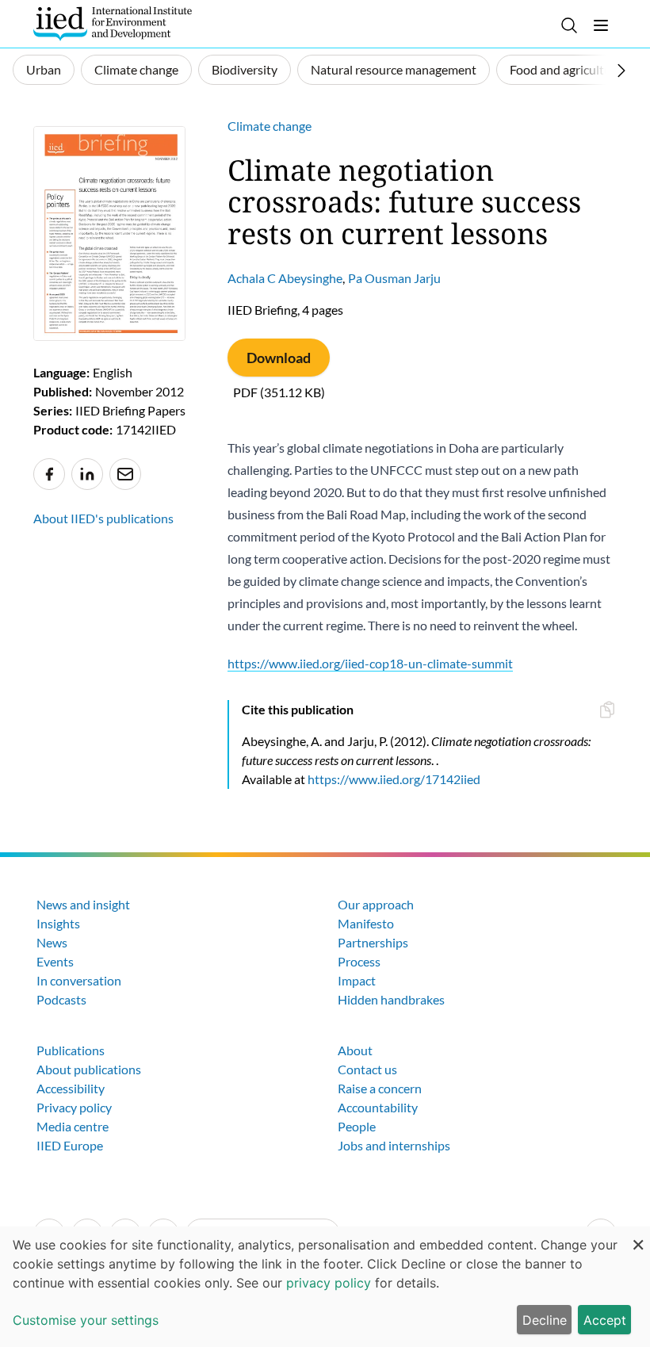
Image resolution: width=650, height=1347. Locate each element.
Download (279, 357)
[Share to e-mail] (125, 474)
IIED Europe (69, 1145)
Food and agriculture (566, 69)
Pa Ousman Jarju (394, 277)
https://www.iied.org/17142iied (394, 778)
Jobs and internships (394, 1145)
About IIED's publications (103, 518)
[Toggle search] (569, 25)
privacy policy (328, 1283)
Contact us (367, 1069)
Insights (58, 923)
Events (55, 961)
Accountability (378, 1107)
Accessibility (70, 1088)
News (51, 942)
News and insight (83, 904)
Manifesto (366, 923)
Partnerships (373, 942)
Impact (357, 980)
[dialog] (325, 1286)
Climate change (136, 69)
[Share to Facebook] (49, 474)
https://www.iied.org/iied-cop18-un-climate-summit (370, 663)
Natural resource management (393, 69)
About (355, 1050)
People (357, 1126)
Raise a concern (380, 1088)
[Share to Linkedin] (87, 474)
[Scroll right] (621, 70)
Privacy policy (74, 1107)
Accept (604, 1320)
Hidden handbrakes (391, 999)
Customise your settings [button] (86, 1320)
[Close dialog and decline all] (638, 1236)
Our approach (376, 904)
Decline (544, 1320)
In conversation (78, 980)
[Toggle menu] (601, 25)
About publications (88, 1069)
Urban (43, 69)
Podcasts (61, 999)
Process (359, 961)
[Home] (112, 23)
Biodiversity (244, 69)
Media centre (72, 1126)
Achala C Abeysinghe (285, 277)
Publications (70, 1050)
